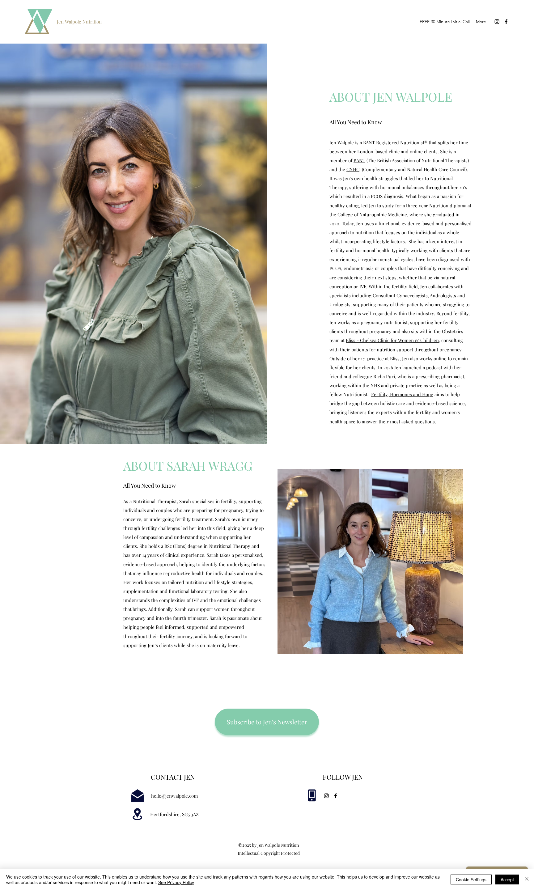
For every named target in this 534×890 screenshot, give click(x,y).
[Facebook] (506, 22)
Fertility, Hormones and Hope (402, 394)
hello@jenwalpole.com (174, 796)
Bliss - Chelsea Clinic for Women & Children (392, 340)
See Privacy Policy (176, 882)
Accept (507, 879)
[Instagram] (497, 22)
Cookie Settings (471, 879)
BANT (359, 160)
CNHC (352, 169)
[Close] (526, 879)
